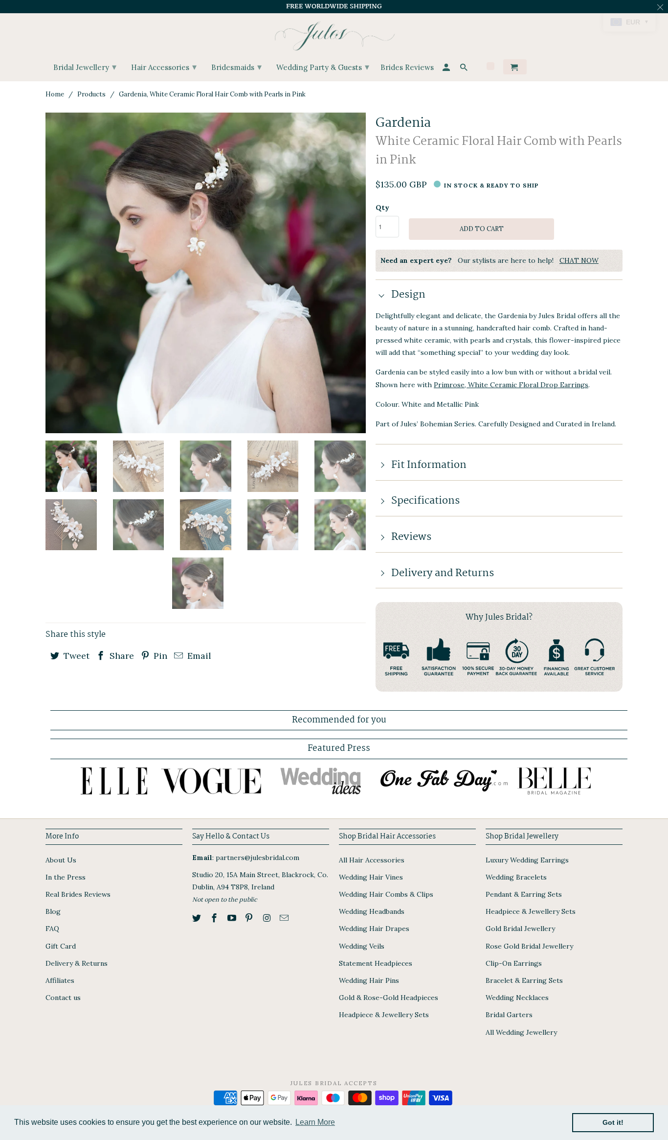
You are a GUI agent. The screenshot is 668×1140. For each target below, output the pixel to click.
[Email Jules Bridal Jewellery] (285, 918)
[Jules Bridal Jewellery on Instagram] (267, 918)
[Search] (464, 68)
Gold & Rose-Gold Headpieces (388, 997)
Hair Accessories (164, 66)
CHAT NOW (579, 260)
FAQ (52, 928)
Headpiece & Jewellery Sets (384, 1014)
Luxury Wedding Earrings (527, 860)
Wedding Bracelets (516, 877)
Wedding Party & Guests (322, 66)
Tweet (75, 655)
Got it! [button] (612, 1122)
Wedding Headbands (371, 911)
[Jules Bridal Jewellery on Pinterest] (250, 918)
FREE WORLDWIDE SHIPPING (334, 6)
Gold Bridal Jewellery (520, 928)
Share (120, 655)
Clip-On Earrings (514, 963)
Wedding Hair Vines (371, 877)
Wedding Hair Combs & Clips (386, 894)
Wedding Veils (361, 946)
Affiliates (59, 980)
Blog (53, 911)
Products (91, 94)
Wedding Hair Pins (369, 980)
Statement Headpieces (375, 963)
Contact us (63, 997)
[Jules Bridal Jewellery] (334, 33)
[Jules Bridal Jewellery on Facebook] (215, 918)
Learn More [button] (315, 1122)
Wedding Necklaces (517, 997)
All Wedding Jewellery (521, 1032)
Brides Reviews (407, 68)
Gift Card (60, 946)
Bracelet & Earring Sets (524, 980)
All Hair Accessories (371, 860)
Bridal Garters (509, 1014)
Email (198, 655)
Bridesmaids (236, 66)
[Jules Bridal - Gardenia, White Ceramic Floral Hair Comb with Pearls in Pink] (205, 273)
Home (54, 94)
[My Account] (447, 68)
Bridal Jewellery (84, 66)
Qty (382, 207)
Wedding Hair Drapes (374, 928)
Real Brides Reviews (78, 894)
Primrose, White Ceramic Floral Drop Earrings (511, 384)
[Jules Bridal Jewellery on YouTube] (232, 918)
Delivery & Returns (76, 963)
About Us (60, 860)
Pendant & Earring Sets (524, 894)
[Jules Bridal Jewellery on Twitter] (197, 918)
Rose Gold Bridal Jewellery (529, 946)
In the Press (65, 877)
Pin (159, 655)
